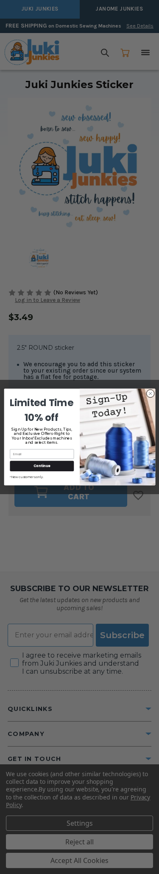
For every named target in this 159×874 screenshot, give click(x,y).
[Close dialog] (150, 393)
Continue (41, 465)
